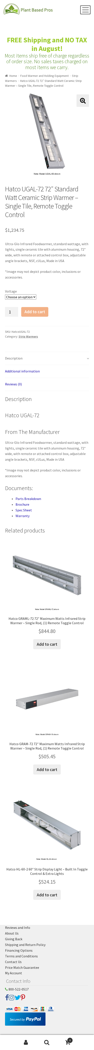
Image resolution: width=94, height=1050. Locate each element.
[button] (83, 100)
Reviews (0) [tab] (13, 384)
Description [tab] (14, 358)
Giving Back (13, 939)
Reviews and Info (17, 927)
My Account (13, 973)
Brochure (22, 504)
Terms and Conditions (21, 956)
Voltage (11, 291)
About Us (12, 933)
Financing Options (19, 950)
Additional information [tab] (22, 371)
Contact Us (13, 962)
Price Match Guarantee (22, 967)
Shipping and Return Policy (25, 944)
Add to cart (34, 311)
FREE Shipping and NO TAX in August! (47, 44)
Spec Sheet (24, 510)
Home (13, 76)
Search (47, 1042)
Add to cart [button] (47, 644)
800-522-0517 (18, 989)
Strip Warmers (28, 336)
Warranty (23, 516)
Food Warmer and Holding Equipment (44, 76)
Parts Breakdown (28, 498)
